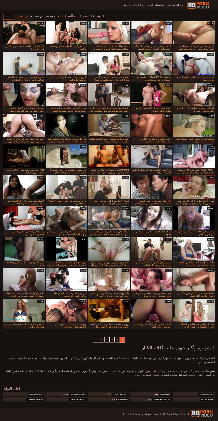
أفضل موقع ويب (129, 5)
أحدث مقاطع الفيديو (156, 5)
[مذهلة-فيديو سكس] (198, 5)
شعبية (8, 17)
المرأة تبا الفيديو (22, 17)
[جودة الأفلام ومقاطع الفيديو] (201, 413)
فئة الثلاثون (139, 5)
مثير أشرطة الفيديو (175, 5)
